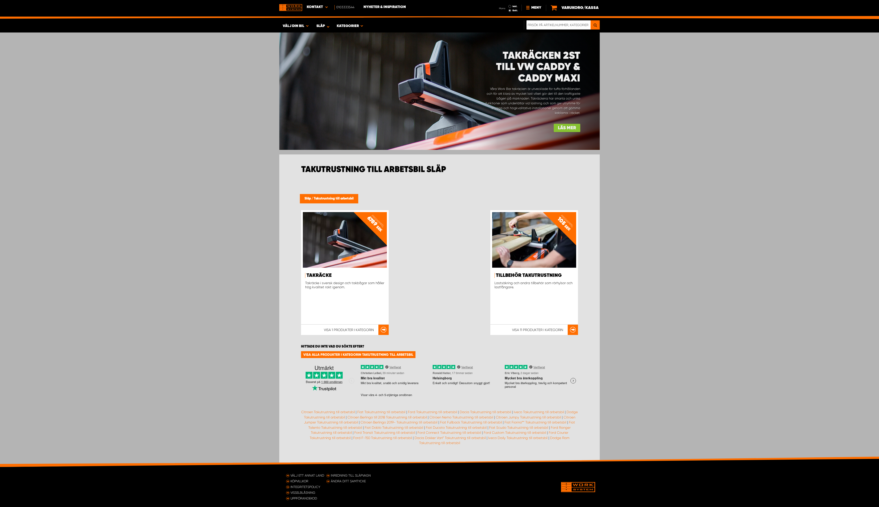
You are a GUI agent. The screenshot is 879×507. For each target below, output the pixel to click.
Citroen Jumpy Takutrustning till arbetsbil (528, 417)
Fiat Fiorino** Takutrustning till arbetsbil (535, 422)
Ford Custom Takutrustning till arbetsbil (515, 433)
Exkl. (515, 10)
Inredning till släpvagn (351, 475)
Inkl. (515, 6)
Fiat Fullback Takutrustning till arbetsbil (471, 422)
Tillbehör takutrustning (529, 275)
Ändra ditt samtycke (348, 481)
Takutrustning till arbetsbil (334, 198)
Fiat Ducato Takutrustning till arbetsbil (456, 428)
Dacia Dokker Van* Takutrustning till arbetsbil (450, 438)
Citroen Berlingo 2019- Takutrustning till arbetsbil (399, 422)
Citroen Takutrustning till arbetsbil (328, 412)
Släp (308, 198)
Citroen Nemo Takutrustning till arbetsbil (461, 417)
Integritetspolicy (305, 487)
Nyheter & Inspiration (385, 7)
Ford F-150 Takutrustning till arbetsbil (382, 438)
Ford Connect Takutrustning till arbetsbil (449, 433)
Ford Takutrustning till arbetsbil (432, 412)
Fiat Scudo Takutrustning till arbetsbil (518, 428)
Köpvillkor (299, 481)
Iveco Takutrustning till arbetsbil (539, 412)
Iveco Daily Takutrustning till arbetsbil (518, 438)
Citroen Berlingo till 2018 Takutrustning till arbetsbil (387, 417)
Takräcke (319, 275)
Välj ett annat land (307, 475)
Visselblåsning (302, 492)
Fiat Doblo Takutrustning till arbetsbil (394, 428)
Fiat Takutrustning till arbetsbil (381, 412)
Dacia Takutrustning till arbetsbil (485, 412)
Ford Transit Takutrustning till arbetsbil (384, 433)
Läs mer (567, 128)
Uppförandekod (303, 498)
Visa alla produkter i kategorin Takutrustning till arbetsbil (358, 355)
